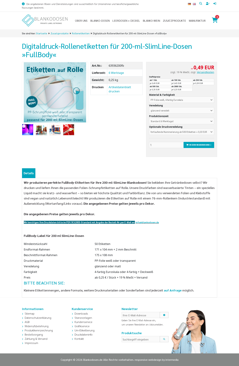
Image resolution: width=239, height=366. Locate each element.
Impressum (31, 343)
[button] (181, 100)
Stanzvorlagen (83, 317)
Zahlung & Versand (36, 338)
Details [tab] (29, 173)
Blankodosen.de (93, 359)
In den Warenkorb (199, 144)
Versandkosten (205, 72)
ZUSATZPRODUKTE (174, 20)
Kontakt (79, 338)
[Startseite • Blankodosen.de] (45, 21)
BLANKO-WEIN (151, 20)
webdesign (154, 359)
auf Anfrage (173, 290)
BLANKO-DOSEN (100, 20)
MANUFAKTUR (197, 20)
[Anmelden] (215, 3)
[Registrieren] (208, 3)
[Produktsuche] (201, 3)
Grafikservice (82, 326)
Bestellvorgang (34, 334)
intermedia (172, 359)
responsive (141, 359)
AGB (27, 322)
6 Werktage (116, 73)
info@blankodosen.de (147, 222)
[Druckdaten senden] (135, 222)
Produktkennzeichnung (39, 330)
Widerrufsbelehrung (36, 326)
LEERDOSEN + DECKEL (126, 20)
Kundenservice (83, 322)
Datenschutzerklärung (38, 317)
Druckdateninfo (84, 334)
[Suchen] (164, 339)
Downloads (81, 313)
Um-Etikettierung (84, 330)
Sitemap (29, 313)
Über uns (81, 20)
